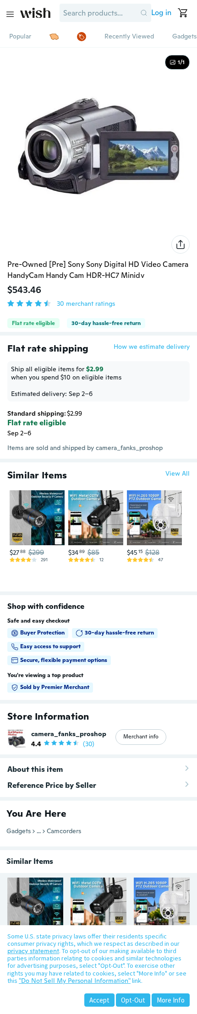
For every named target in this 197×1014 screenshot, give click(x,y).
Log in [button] (161, 12)
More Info (171, 1000)
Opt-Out (133, 1000)
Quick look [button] (39, 528)
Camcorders (64, 831)
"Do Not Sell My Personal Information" (75, 980)
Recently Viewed (129, 36)
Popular (20, 36)
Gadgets (184, 36)
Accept (99, 1000)
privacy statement (33, 951)
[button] (144, 13)
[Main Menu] (10, 14)
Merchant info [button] (141, 736)
